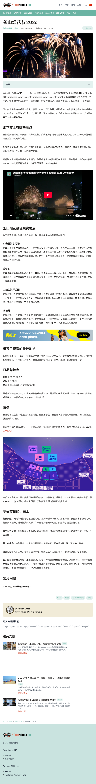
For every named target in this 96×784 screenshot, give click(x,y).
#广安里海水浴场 (78, 598)
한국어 (14, 627)
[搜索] (85, 4)
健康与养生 (60, 13)
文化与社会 (39, 13)
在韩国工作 (18, 13)
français (85, 627)
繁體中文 (49, 627)
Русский (76, 627)
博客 (66, 4)
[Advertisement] (36, 665)
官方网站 (7, 431)
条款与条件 (9, 759)
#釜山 (59, 598)
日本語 (41, 627)
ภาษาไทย (58, 627)
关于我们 (8, 755)
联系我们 (8, 771)
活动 (73, 4)
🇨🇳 (90, 4)
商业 (74, 13)
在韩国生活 (7, 13)
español (67, 627)
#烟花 (90, 598)
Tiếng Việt (23, 627)
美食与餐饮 (28, 13)
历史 (68, 13)
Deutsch (33, 627)
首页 (60, 4)
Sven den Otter (26, 28)
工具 (79, 4)
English (6, 627)
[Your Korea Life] (18, 4)
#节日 (67, 598)
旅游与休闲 (50, 13)
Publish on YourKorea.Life (15, 775)
